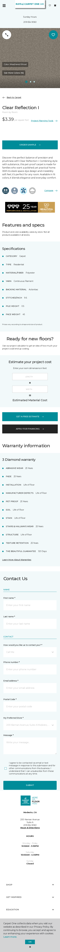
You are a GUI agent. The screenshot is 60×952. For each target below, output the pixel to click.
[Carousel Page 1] (26, 82)
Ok (29, 942)
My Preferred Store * (13, 718)
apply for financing (28, 429)
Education (12, 909)
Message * (8, 735)
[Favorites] (49, 6)
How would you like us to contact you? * (22, 645)
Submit (30, 785)
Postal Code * (9, 699)
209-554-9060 (30, 22)
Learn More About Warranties (16, 559)
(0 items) (55, 5)
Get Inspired (13, 897)
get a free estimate (27, 416)
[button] (30, 652)
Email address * (10, 681)
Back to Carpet (14, 97)
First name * (9, 598)
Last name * (9, 617)
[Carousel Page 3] (34, 81)
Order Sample (27, 144)
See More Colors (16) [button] (14, 73)
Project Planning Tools (42, 120)
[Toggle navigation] (4, 5)
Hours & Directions (30, 828)
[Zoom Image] (6, 34)
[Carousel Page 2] (30, 81)
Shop (9, 884)
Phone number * (11, 662)
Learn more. (10, 937)
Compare (48, 190)
